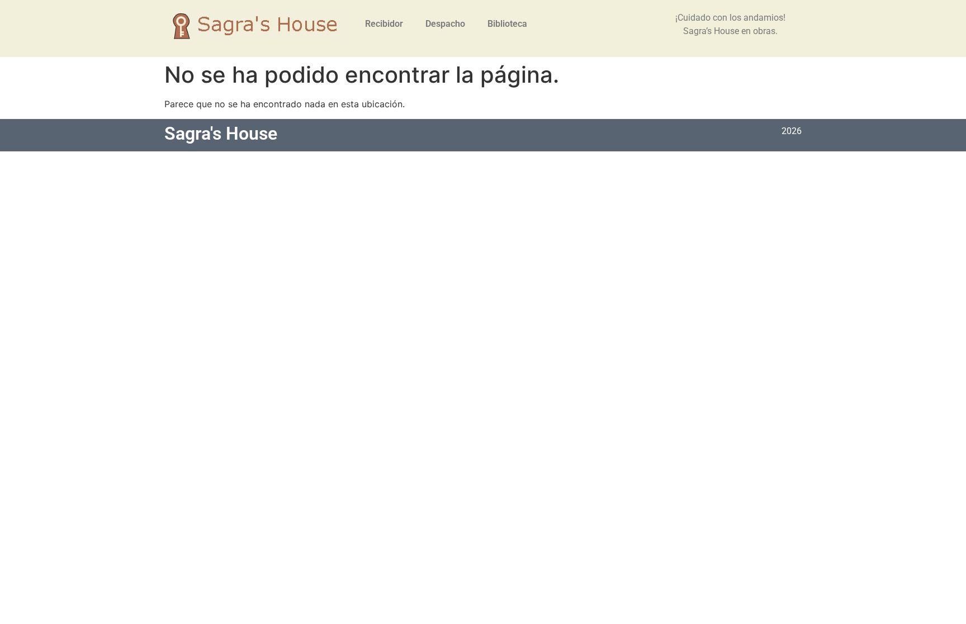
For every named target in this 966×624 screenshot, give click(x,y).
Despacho (445, 23)
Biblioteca (507, 23)
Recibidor (384, 23)
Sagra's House (220, 133)
